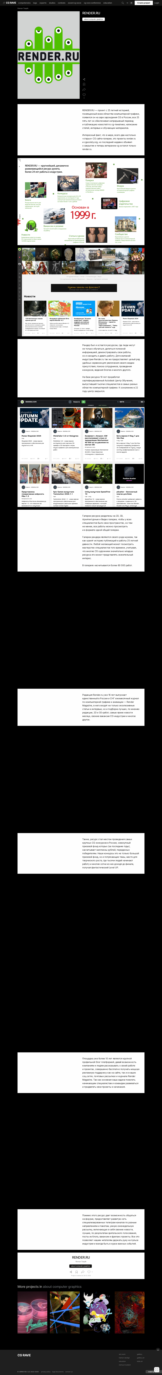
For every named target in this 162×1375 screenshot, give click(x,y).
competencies (24, 3)
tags (35, 3)
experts (43, 3)
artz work (122, 1354)
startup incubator (125, 1365)
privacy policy (45, 1372)
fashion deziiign (124, 1358)
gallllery (139, 1354)
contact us (69, 1372)
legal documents (58, 1372)
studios (52, 3)
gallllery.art (140, 1358)
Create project (143, 3)
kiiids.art (140, 1361)
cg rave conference (92, 3)
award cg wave (74, 3)
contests (61, 3)
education (107, 3)
